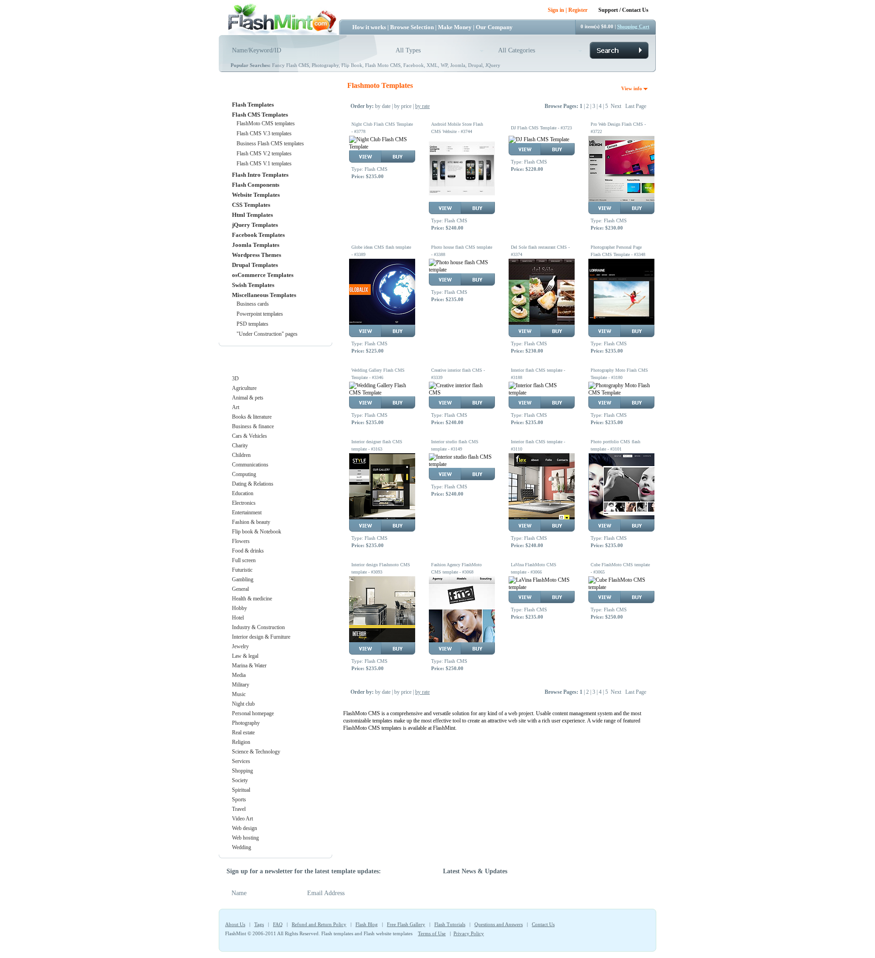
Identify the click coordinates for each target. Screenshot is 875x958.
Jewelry (240, 646)
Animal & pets (247, 397)
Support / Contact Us (623, 10)
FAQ (278, 924)
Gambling (242, 579)
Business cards (253, 304)
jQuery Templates (255, 224)
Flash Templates (253, 104)
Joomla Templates (255, 244)
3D (235, 378)
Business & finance (253, 426)
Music (239, 694)
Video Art (242, 818)
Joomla (457, 65)
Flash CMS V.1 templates (264, 163)
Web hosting (245, 838)
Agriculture (244, 388)
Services (241, 761)
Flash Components (255, 184)
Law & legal (245, 656)
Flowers (241, 541)
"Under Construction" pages (267, 334)
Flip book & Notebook (256, 531)
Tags (259, 924)
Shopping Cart (633, 26)
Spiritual (241, 790)
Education (242, 493)
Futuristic (242, 570)
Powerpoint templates (260, 314)
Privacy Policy (468, 933)
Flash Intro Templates (260, 174)
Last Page (635, 106)
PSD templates (252, 324)
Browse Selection (412, 27)
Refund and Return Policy (319, 924)
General (240, 589)
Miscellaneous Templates (264, 295)
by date (383, 106)
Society (240, 780)
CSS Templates (251, 204)
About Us (235, 924)
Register (577, 10)
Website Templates (256, 194)
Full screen (244, 560)
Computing (244, 474)
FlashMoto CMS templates (266, 123)
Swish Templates (253, 285)
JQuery (492, 65)
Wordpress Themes (256, 254)
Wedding (241, 847)
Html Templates (252, 214)
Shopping (242, 771)
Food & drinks (248, 551)
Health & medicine (252, 598)
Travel (239, 809)
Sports (239, 799)
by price (403, 106)
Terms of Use (432, 933)
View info (632, 88)
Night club (243, 704)
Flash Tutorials (449, 924)
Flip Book (351, 65)
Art (235, 407)
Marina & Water (249, 665)
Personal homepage (253, 713)
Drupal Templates (255, 264)
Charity (240, 445)
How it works (369, 27)
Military (240, 684)
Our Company (494, 27)
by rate (422, 106)
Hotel (238, 618)
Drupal (475, 65)
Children (241, 455)
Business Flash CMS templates (270, 143)
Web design (244, 828)
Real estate (243, 732)
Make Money (455, 27)
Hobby (239, 608)
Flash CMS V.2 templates (264, 153)
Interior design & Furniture (261, 637)
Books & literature (252, 417)
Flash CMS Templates (260, 114)
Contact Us (543, 924)
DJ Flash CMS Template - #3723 (541, 127)
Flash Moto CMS (383, 65)
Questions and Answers (498, 924)
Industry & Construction (258, 627)
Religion (241, 742)
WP (444, 65)
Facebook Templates (258, 234)
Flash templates (337, 933)
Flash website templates (388, 933)
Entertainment (247, 512)
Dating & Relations (252, 484)
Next (616, 106)
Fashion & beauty (251, 522)
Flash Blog (366, 924)
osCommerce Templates (262, 275)
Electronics (244, 503)
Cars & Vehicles (249, 436)
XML (432, 65)
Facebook (413, 65)
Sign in (556, 10)
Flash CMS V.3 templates (264, 133)
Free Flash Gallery (406, 924)
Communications (250, 464)
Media (239, 675)
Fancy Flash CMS (290, 65)
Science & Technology (256, 751)
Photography (325, 65)
